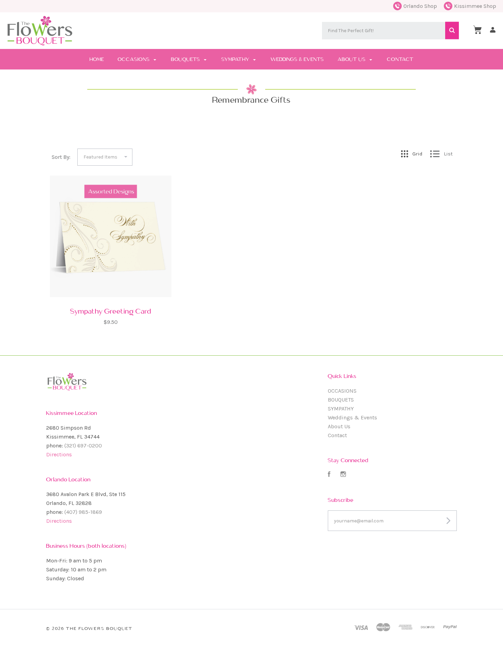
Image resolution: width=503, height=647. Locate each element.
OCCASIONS (134, 59)
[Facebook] (329, 475)
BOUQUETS (186, 59)
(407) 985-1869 (83, 512)
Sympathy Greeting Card (110, 311)
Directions (59, 454)
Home (97, 59)
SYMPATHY (236, 59)
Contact (400, 59)
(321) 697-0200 (83, 445)
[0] (477, 30)
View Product (111, 276)
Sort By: (61, 157)
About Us (352, 59)
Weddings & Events (297, 59)
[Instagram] (343, 475)
